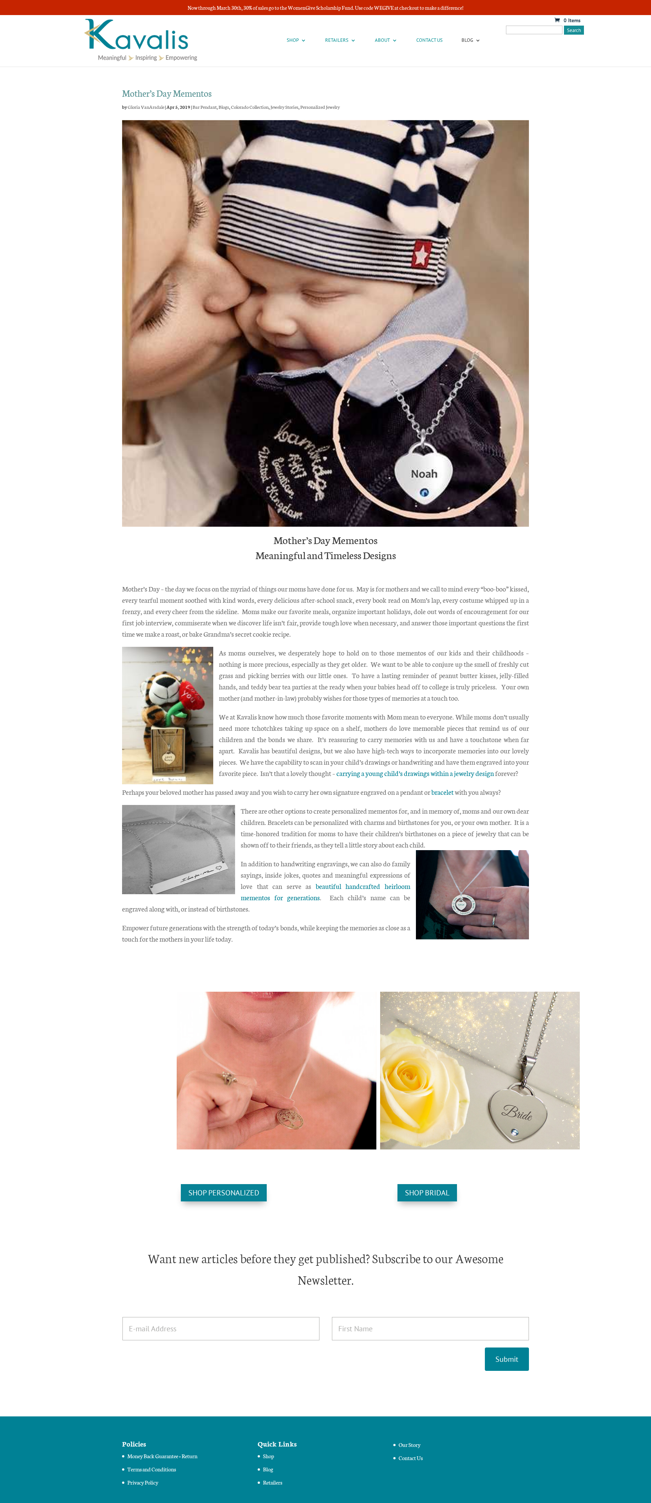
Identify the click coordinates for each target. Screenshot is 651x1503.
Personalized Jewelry (320, 107)
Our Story (409, 1444)
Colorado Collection (250, 107)
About (382, 40)
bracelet (442, 792)
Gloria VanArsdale (146, 107)
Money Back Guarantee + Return (162, 1456)
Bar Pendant (205, 107)
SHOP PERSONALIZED (223, 1193)
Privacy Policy (142, 1482)
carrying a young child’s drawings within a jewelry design (415, 773)
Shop (293, 40)
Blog (467, 40)
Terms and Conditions (151, 1469)
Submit (506, 1359)
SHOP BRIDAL (427, 1193)
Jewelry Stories (284, 107)
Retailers (336, 40)
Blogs (224, 107)
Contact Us (429, 40)
